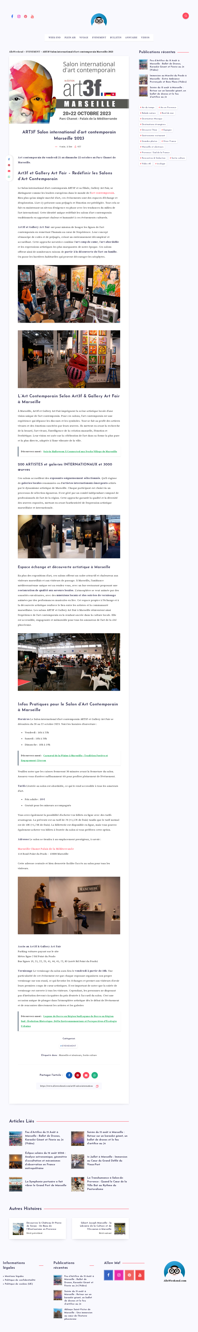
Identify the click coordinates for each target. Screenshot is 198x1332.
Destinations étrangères (154, 124)
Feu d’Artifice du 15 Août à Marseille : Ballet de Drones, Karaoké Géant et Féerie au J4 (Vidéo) (167, 65)
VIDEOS (145, 37)
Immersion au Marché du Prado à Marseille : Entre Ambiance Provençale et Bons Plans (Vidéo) (168, 79)
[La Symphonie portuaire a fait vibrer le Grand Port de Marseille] (15, 1183)
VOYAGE (83, 37)
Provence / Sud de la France (156, 153)
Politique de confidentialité (20, 1280)
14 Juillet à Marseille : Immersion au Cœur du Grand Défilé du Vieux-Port (107, 1161)
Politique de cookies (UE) (19, 1284)
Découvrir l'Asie (149, 130)
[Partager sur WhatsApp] (9, 177)
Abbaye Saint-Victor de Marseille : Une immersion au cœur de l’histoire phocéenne (78, 1314)
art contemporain (102, 193)
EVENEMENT (99, 37)
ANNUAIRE (131, 37)
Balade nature (149, 113)
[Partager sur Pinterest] (9, 165)
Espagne (167, 130)
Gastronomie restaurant (153, 136)
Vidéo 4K (146, 164)
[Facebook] (12, 16)
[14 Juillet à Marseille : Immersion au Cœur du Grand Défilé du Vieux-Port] (77, 1160)
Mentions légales (14, 1276)
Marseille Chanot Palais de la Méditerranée (46, 849)
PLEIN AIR (70, 37)
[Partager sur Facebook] (9, 159)
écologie (161, 164)
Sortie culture (90, 1055)
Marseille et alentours (70, 1055)
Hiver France (169, 141)
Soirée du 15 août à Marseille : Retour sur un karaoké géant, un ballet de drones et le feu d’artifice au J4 (78, 1297)
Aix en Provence (168, 107)
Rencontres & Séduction (154, 158)
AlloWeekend (16, 51)
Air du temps (148, 107)
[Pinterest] (25, 16)
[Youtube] (32, 16)
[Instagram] (19, 16)
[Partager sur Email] (9, 171)
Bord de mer (168, 113)
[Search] (185, 16)
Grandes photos (149, 141)
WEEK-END (55, 37)
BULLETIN (115, 37)
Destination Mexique (152, 119)
